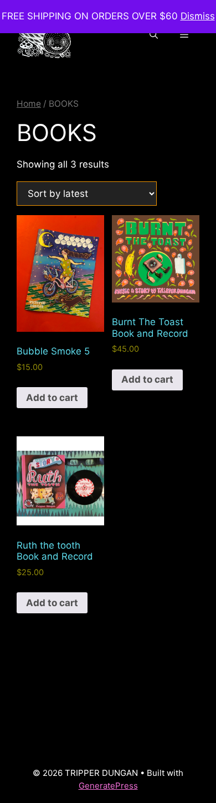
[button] (153, 34)
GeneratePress (108, 785)
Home (29, 103)
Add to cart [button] (52, 397)
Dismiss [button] (198, 16)
